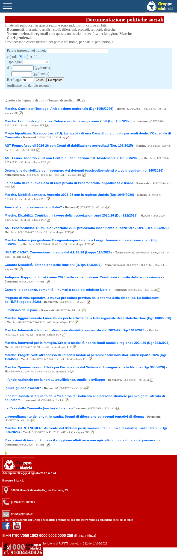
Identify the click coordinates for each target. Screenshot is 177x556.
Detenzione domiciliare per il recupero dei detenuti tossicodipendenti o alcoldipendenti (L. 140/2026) (84, 170)
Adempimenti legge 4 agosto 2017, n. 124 (29, 473)
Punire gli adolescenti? (23, 388)
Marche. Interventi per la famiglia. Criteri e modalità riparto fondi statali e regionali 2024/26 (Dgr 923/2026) (87, 343)
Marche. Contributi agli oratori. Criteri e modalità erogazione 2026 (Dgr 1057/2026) (69, 121)
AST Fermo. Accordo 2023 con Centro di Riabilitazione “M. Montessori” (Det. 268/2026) (73, 158)
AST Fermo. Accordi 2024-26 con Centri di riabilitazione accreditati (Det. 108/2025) (69, 145)
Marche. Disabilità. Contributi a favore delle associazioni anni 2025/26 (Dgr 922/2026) (71, 215)
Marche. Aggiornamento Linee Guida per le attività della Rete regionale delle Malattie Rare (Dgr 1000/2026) (88, 318)
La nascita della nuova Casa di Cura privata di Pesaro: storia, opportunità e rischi (69, 183)
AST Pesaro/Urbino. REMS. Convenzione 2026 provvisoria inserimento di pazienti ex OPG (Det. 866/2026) (87, 228)
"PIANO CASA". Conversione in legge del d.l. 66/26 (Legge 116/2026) (58, 252)
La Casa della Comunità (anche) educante (38, 408)
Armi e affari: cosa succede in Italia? (33, 207)
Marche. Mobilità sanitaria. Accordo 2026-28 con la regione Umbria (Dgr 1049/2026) (69, 194)
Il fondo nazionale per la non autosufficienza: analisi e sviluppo (55, 379)
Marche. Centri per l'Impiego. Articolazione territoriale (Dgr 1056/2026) (59, 108)
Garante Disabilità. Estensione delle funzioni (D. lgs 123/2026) (53, 265)
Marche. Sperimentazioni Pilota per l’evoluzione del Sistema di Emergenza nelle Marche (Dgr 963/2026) (85, 367)
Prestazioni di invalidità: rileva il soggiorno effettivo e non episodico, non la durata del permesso (81, 440)
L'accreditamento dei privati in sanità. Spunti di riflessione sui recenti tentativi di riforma (74, 416)
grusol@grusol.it (21, 514)
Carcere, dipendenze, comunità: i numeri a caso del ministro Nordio (58, 289)
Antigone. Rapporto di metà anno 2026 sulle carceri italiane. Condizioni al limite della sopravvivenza (83, 277)
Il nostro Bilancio (13, 480)
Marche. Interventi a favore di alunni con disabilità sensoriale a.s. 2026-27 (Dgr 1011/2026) (76, 330)
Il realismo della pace (21, 310)
